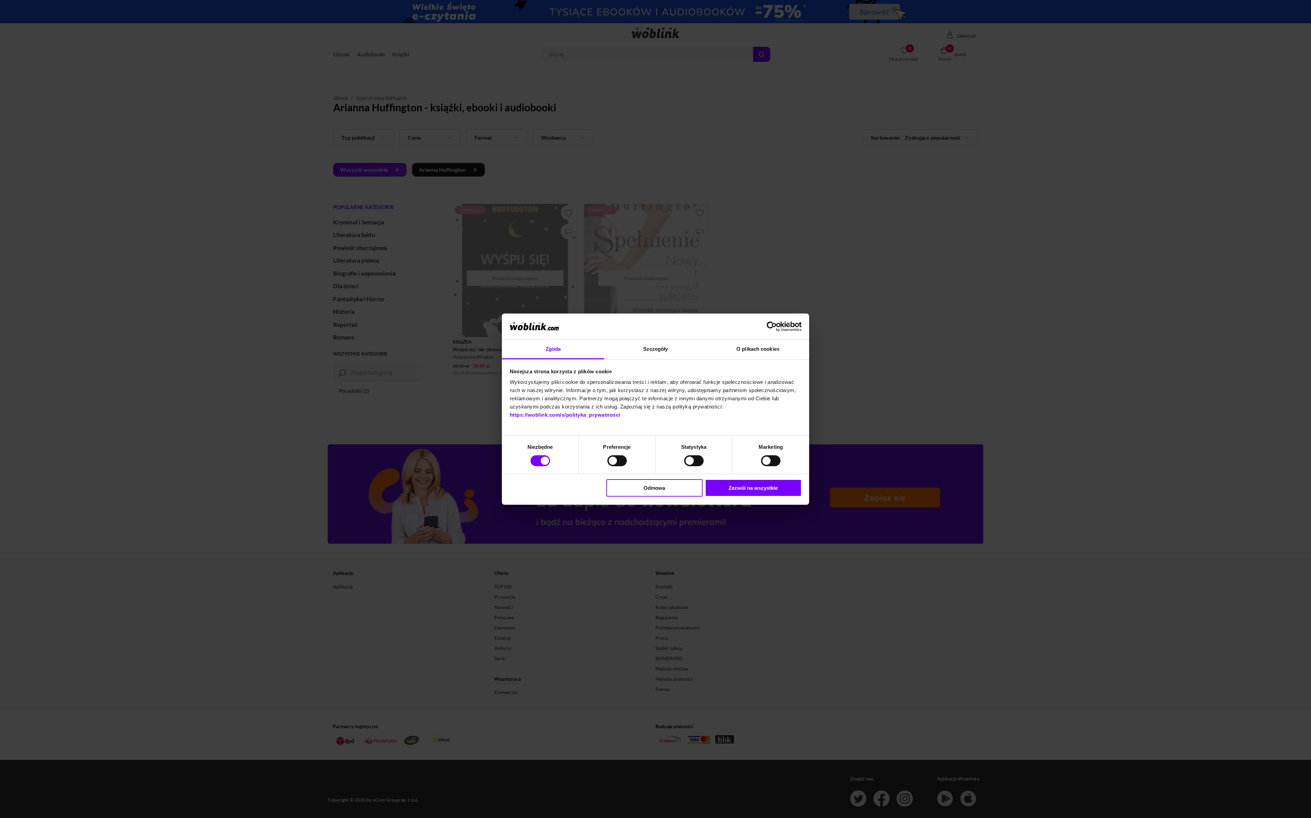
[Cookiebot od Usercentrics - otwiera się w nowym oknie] (772, 326)
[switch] (617, 460)
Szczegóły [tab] (655, 349)
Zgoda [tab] (553, 349)
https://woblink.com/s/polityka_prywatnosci (565, 415)
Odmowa (654, 488)
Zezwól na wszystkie (753, 488)
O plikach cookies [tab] (757, 349)
